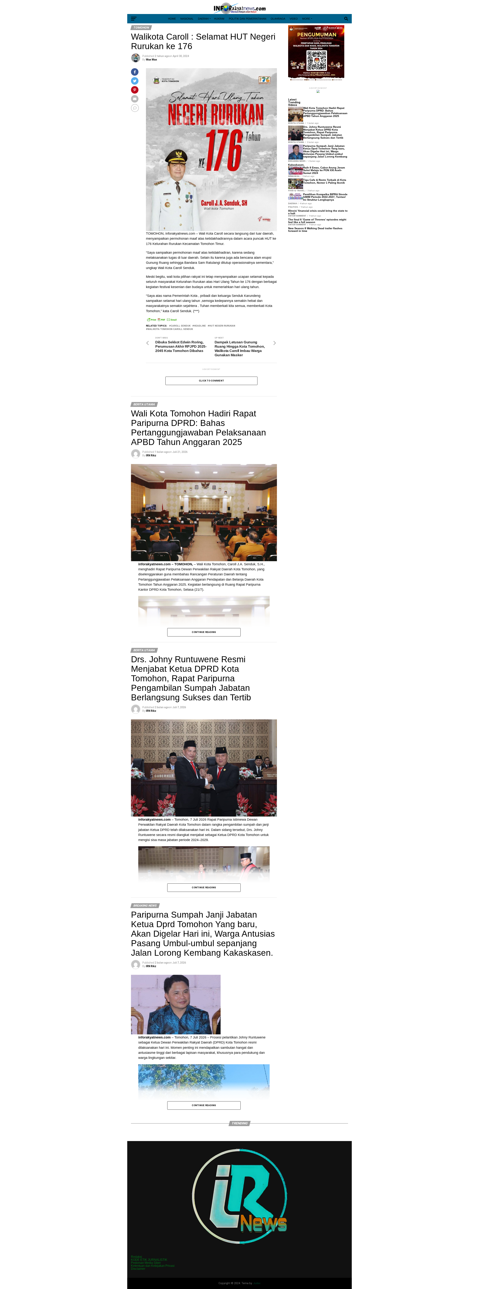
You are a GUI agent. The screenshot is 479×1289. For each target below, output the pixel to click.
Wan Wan (151, 59)
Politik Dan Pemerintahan (247, 18)
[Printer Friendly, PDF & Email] (162, 319)
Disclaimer (138, 1268)
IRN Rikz (151, 455)
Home (172, 18)
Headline (200, 326)
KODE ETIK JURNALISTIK (149, 1259)
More (306, 18)
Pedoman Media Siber (146, 1262)
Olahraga (278, 18)
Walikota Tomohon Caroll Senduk (170, 329)
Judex (256, 1283)
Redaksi (136, 1256)
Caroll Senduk (180, 326)
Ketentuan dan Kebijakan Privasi (153, 1265)
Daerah (203, 18)
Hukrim (219, 18)
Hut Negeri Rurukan (222, 326)
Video (294, 18)
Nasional (186, 18)
